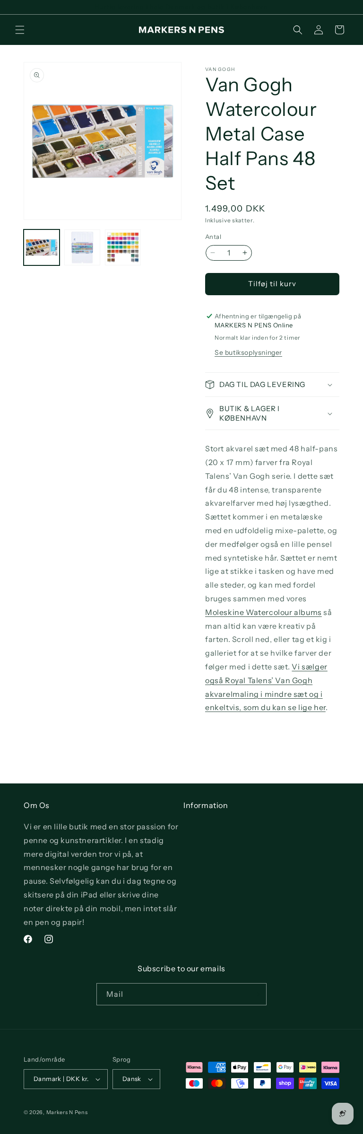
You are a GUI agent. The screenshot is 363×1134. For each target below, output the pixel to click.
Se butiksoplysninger (248, 352)
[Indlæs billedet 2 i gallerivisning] (82, 247)
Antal (213, 236)
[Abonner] (255, 994)
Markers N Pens (67, 1112)
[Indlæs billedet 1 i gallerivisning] (42, 247)
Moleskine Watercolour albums (263, 612)
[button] (19, 29)
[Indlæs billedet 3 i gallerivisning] (123, 247)
